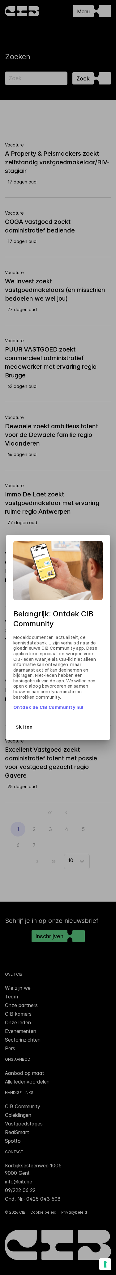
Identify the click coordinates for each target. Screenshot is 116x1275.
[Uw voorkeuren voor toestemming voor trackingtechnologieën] (105, 1264)
